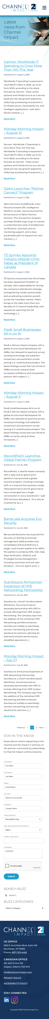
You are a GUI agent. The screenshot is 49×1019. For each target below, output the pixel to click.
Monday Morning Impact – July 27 (24, 658)
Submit (11, 876)
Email (6, 783)
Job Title (7, 794)
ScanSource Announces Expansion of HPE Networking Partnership (23, 586)
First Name (8, 762)
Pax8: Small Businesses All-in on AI (22, 332)
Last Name (8, 772)
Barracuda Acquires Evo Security (23, 521)
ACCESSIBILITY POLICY (16, 983)
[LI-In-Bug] (6, 998)
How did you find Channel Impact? (17, 826)
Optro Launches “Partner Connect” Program (24, 190)
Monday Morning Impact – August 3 (24, 395)
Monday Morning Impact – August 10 (24, 131)
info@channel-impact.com (18, 972)
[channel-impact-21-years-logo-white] (24, 927)
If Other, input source (11, 837)
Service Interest (10, 815)
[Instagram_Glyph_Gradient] (14, 997)
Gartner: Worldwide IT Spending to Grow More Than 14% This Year (23, 66)
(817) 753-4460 (19, 952)
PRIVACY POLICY (12, 978)
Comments (8, 847)
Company (8, 805)
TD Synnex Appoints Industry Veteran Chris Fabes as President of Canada (21, 261)
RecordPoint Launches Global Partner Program (23, 458)
